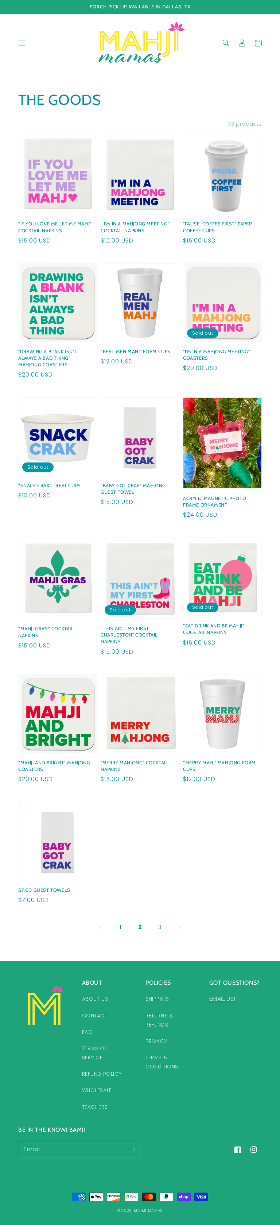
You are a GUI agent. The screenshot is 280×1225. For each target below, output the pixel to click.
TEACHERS (95, 1107)
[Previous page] (101, 927)
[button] (22, 43)
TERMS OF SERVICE (95, 1053)
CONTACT (95, 1015)
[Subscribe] (132, 1149)
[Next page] (179, 927)
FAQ (87, 1032)
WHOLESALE (97, 1090)
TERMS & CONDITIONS (161, 1062)
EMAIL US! (222, 998)
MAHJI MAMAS (148, 1210)
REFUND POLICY (102, 1074)
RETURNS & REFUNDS (159, 1020)
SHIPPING (157, 999)
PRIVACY (156, 1041)
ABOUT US (95, 999)
